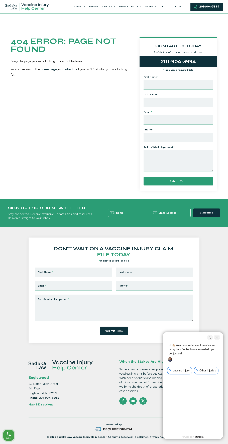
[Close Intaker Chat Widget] (217, 337)
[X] (143, 401)
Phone (148, 129)
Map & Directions (41, 404)
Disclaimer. (142, 436)
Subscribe (206, 212)
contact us (69, 69)
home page (49, 69)
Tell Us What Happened (159, 147)
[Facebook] (123, 401)
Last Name (151, 94)
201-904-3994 (209, 6)
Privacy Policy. (159, 436)
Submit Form (178, 181)
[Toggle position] (210, 337)
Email (148, 112)
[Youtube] (133, 401)
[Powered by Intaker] (200, 437)
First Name (151, 77)
